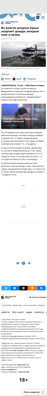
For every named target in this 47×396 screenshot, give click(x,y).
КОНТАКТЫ (39, 312)
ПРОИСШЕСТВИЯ (30, 305)
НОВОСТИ (5, 312)
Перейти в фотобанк (34, 68)
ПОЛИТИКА (7, 305)
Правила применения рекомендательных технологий (22, 338)
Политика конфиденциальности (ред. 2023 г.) (19, 336)
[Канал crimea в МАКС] (41, 288)
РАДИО (29, 312)
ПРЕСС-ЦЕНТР (18, 312)
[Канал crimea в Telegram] (5, 288)
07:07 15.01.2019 (6, 39)
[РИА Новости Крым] (9, 22)
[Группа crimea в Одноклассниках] (32, 288)
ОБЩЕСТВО (17, 305)
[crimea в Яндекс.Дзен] (23, 288)
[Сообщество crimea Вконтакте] (14, 288)
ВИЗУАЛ (41, 305)
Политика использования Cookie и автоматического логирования (22, 332)
